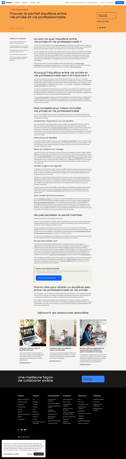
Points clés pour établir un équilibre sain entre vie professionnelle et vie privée (18, 58)
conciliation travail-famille (69, 141)
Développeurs (81, 411)
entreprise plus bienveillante (60, 127)
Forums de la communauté (84, 413)
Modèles (20, 416)
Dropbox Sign (36, 414)
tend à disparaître (60, 45)
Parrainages (81, 416)
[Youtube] (25, 430)
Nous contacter (67, 402)
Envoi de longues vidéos (54, 403)
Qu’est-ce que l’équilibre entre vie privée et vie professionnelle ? (18, 42)
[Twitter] (19, 430)
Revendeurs (81, 418)
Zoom (72, 247)
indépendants (42, 84)
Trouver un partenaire (83, 423)
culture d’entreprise (75, 67)
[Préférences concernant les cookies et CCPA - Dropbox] (24, 448)
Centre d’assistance (68, 399)
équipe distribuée (86, 254)
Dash (34, 409)
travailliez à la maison (45, 198)
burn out (77, 84)
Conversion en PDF (52, 423)
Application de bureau (23, 399)
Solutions (20, 409)
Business (35, 404)
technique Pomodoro (45, 156)
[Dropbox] (8, 2)
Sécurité (20, 411)
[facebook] (100, 28)
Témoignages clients (83, 404)
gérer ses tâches (79, 157)
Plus (34, 399)
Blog (79, 399)
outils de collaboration (67, 261)
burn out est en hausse (42, 97)
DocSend (35, 411)
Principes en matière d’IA (69, 416)
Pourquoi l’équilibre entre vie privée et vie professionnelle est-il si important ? (19, 46)
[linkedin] (102, 28)
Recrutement (96, 402)
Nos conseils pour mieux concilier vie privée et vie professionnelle (19, 50)
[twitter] (98, 28)
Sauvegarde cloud (52, 414)
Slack (67, 247)
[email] (105, 28)
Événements (81, 402)
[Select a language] (67, 2)
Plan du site (66, 419)
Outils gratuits (21, 419)
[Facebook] (22, 430)
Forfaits (35, 419)
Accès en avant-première (24, 414)
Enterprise (35, 406)
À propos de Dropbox (98, 399)
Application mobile (22, 402)
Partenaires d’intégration (84, 421)
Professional (36, 402)
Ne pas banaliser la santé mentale (18, 54)
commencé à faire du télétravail (57, 254)
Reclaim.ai (35, 416)
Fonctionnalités (21, 406)
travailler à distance (72, 259)
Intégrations (21, 404)
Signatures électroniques (54, 420)
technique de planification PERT (56, 191)
